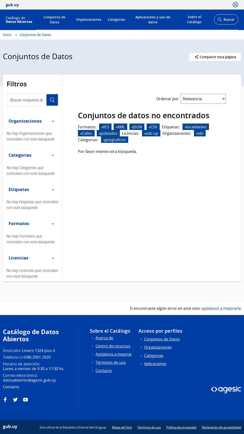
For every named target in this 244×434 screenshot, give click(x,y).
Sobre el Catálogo (194, 19)
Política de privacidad (181, 427)
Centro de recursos (113, 346)
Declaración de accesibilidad (221, 427)
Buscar (226, 21)
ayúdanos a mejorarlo (221, 308)
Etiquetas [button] (19, 189)
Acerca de (104, 338)
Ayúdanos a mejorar (114, 354)
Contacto (104, 370)
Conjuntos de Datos (55, 19)
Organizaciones (88, 19)
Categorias (116, 19)
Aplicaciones (155, 363)
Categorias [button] (20, 155)
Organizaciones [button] (25, 121)
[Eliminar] (102, 127)
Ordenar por (167, 98)
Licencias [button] (18, 258)
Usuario (52, 100)
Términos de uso (111, 362)
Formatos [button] (19, 223)
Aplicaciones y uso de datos (152, 19)
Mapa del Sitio (122, 427)
